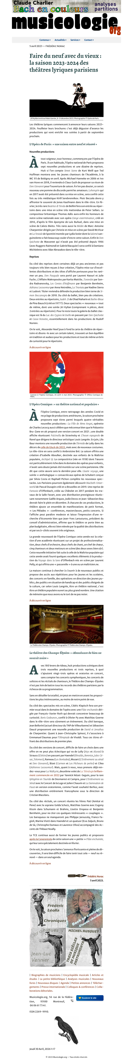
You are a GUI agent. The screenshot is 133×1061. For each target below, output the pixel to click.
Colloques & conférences (80, 987)
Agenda (65, 983)
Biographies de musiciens (46, 975)
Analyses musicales (79, 979)
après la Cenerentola (40, 839)
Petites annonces (81, 983)
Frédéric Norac (96, 876)
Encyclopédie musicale (76, 975)
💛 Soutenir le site (87, 998)
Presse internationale (53, 987)
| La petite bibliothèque (51, 979)
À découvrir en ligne (40, 347)
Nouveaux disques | (49, 983)
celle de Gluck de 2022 (53, 447)
